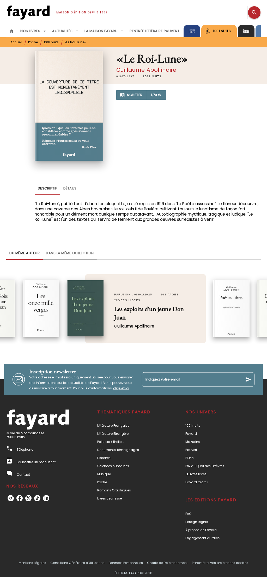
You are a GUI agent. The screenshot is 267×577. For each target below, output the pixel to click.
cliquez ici (121, 388)
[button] (152, 76)
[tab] (11, 31)
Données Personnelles (126, 563)
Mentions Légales (32, 563)
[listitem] (10, 498)
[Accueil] (28, 12)
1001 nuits (51, 42)
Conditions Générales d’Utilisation (77, 563)
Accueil (16, 42)
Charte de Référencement (167, 563)
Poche (33, 42)
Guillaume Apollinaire (146, 70)
